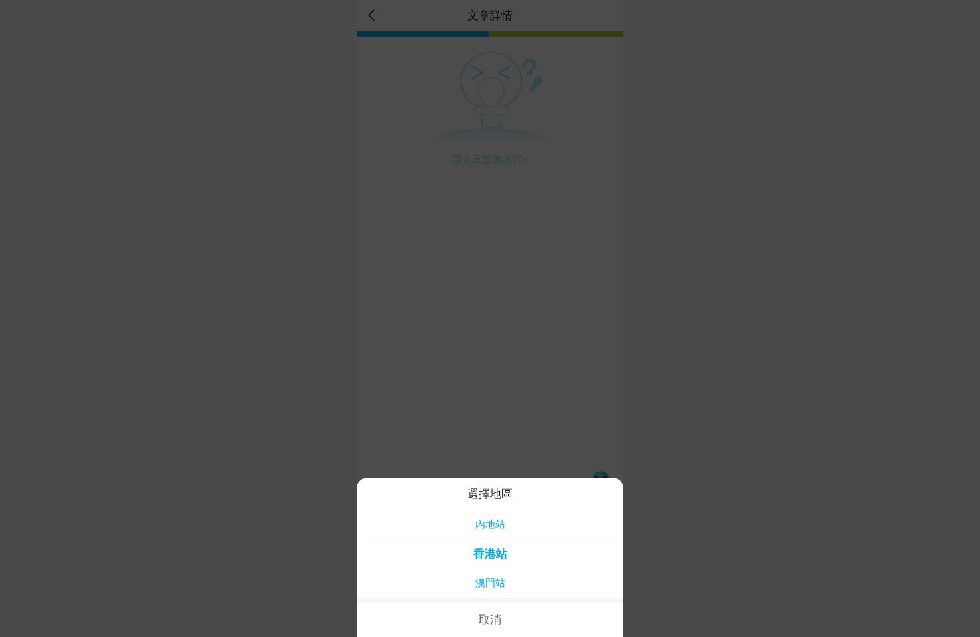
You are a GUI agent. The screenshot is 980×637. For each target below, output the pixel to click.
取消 (490, 619)
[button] (490, 318)
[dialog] (490, 557)
